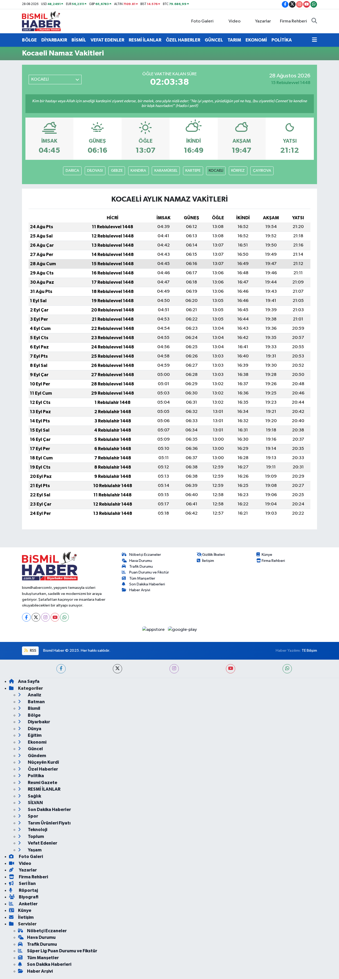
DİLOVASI (95, 171)
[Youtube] (55, 617)
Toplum (35, 836)
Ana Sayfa (28, 681)
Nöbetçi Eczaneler (145, 555)
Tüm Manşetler (142, 578)
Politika (35, 775)
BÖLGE (29, 40)
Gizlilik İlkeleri (213, 555)
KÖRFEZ (238, 171)
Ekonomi (36, 742)
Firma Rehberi (293, 21)
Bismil (33, 708)
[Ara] (314, 21)
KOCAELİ (216, 171)
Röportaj (28, 890)
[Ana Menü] (314, 40)
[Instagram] (45, 617)
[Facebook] (26, 617)
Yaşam (34, 850)
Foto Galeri (202, 21)
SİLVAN (35, 802)
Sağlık (34, 796)
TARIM (234, 40)
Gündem (36, 755)
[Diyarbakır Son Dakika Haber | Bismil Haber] (41, 21)
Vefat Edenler (42, 843)
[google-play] (182, 629)
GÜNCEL (214, 40)
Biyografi (28, 897)
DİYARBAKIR (54, 40)
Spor (32, 816)
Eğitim (34, 735)
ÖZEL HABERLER (183, 40)
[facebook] (61, 668)
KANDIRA (138, 171)
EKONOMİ (256, 40)
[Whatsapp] (64, 617)
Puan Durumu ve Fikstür (149, 572)
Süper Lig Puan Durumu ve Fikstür (62, 951)
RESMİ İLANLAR (145, 40)
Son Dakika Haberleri (147, 584)
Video (234, 21)
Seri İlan (27, 883)
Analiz (34, 695)
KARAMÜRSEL (165, 171)
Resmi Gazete (42, 782)
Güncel (35, 749)
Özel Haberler (42, 769)
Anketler (28, 904)
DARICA (72, 171)
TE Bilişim (309, 650)
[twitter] (117, 668)
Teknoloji (37, 829)
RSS (32, 650)
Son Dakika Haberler (49, 809)
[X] (36, 617)
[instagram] (174, 668)
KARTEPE (192, 171)
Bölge (34, 715)
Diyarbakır (38, 722)
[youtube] (230, 668)
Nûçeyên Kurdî (43, 762)
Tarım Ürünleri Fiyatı (49, 823)
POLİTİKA (281, 40)
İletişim (208, 561)
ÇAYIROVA (262, 171)
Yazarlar (263, 21)
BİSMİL (79, 40)
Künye (267, 555)
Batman (36, 702)
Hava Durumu (140, 561)
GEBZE (117, 171)
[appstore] (154, 629)
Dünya (34, 728)
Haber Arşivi (139, 590)
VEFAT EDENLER (107, 40)
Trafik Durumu (141, 566)
